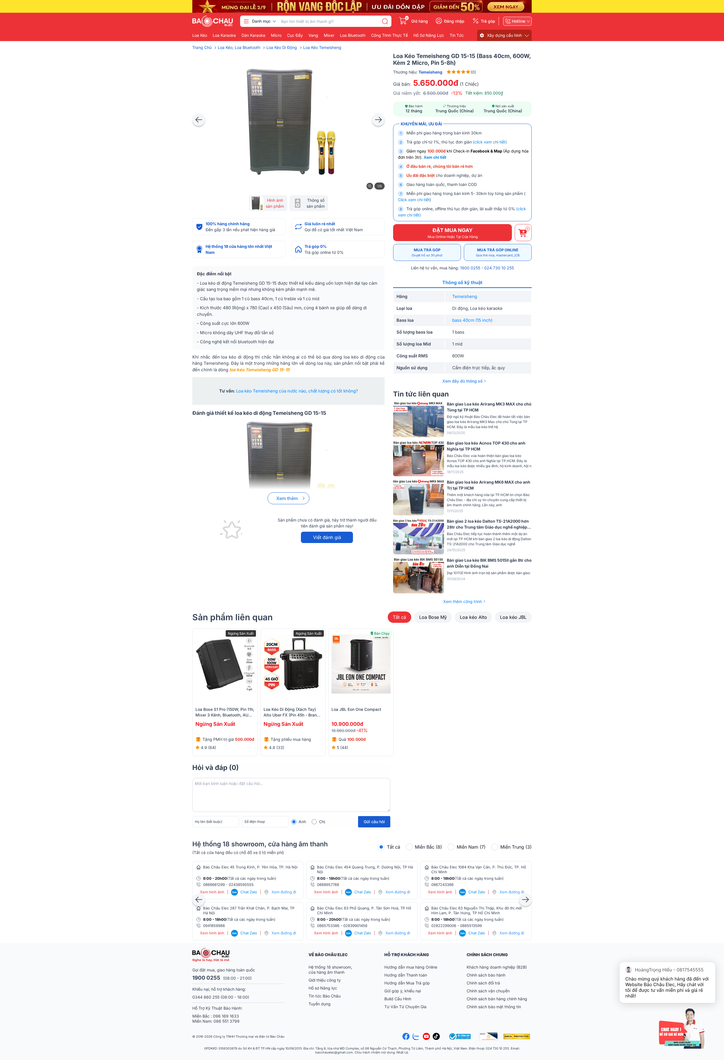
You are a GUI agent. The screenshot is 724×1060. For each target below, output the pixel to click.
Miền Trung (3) (516, 847)
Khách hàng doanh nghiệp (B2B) (497, 967)
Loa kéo (199, 35)
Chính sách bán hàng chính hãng (497, 998)
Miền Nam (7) (471, 847)
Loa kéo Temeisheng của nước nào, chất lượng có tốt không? (297, 391)
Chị (322, 821)
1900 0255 (470, 267)
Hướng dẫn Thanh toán (405, 975)
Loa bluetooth (352, 35)
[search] (385, 21)
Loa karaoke (224, 35)
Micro (276, 35)
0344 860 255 (205, 997)
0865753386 (328, 925)
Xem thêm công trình (462, 601)
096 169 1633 (226, 1016)
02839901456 (355, 925)
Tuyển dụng (320, 1003)
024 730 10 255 (499, 267)
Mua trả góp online (498, 252)
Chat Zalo (244, 892)
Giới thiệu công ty (325, 980)
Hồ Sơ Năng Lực (428, 35)
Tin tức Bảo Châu (325, 996)
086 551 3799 (227, 1021)
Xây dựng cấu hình (504, 35)
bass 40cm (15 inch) (472, 320)
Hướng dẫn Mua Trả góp (407, 982)
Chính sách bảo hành (486, 975)
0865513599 (471, 925)
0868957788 (328, 884)
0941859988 (214, 925)
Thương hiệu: (417, 72)
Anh (302, 821)
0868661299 (214, 884)
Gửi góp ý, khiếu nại (402, 990)
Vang (313, 35)
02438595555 (241, 884)
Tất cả (399, 617)
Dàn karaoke (253, 35)
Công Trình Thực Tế (389, 35)
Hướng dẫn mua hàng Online (410, 967)
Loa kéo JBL (513, 617)
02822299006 (443, 925)
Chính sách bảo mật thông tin (494, 1006)
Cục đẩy (295, 35)
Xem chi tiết (435, 157)
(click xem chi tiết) (490, 142)
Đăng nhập (454, 21)
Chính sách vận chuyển (488, 990)
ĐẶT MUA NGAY (453, 233)
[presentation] (198, 119)
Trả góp (488, 21)
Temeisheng (464, 296)
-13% (456, 93)
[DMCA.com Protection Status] (517, 1036)
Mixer (329, 35)
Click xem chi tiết (414, 199)
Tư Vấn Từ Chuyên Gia (406, 1006)
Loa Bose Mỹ (433, 617)
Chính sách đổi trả (483, 982)
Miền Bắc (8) (428, 847)
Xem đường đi (284, 892)
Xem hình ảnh (212, 892)
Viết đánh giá (327, 537)
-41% (362, 730)
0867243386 (442, 884)
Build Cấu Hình (397, 998)
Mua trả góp (427, 252)
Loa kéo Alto (473, 617)
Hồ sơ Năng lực (323, 988)
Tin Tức (457, 35)
